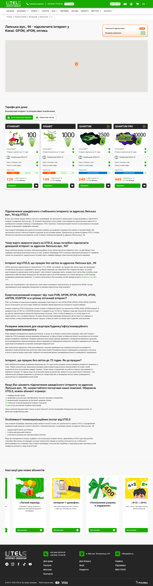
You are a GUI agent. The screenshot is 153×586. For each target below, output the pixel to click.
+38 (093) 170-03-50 (55, 4)
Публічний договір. (46, 583)
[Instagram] (12, 564)
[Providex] (142, 582)
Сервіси (34, 11)
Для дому (10, 11)
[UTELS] (13, 4)
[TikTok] (24, 564)
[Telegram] (7, 564)
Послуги (45, 11)
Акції (53, 11)
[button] (35, 4)
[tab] (19, 117)
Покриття (85, 11)
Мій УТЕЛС (95, 11)
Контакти (107, 11)
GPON (13, 173)
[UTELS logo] (16, 555)
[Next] (148, 156)
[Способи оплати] (125, 4)
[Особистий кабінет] (131, 4)
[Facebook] (18, 564)
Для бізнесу (21, 11)
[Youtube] (30, 564)
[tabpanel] (76, 156)
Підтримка (64, 11)
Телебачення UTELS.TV (19, 157)
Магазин (74, 11)
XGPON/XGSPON (92, 173)
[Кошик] (137, 4)
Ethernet (27, 173)
